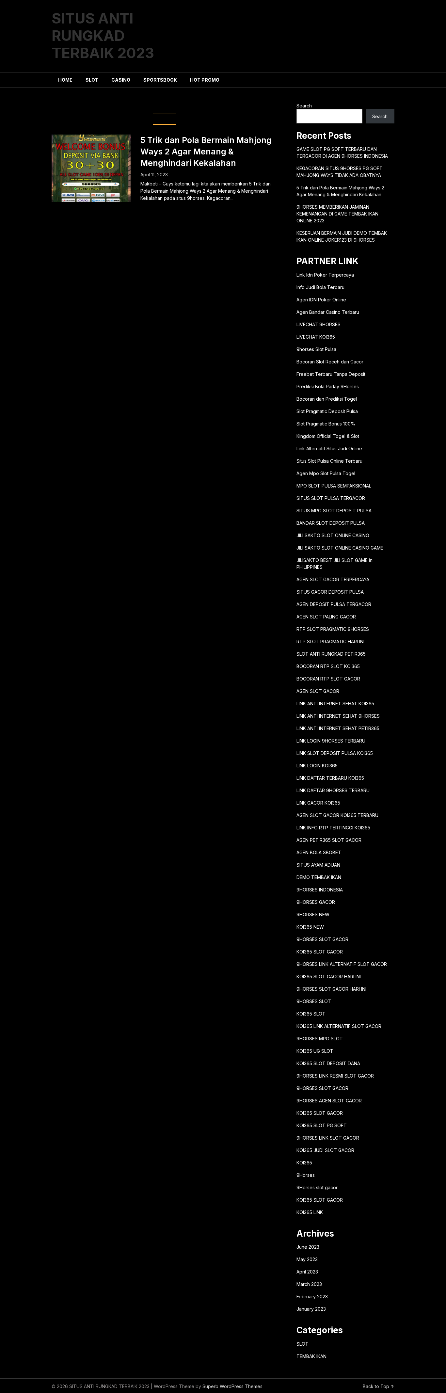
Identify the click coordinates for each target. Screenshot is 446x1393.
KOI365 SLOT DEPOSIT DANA (328, 1063)
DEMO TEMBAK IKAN (318, 877)
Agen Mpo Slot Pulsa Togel (325, 473)
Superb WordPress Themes (232, 1386)
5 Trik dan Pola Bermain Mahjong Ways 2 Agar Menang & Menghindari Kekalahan (206, 151)
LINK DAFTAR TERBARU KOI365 (330, 778)
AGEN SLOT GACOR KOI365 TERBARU (337, 815)
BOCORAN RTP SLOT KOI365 (328, 666)
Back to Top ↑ (378, 1386)
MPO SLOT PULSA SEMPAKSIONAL (333, 485)
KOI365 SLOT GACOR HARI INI (328, 976)
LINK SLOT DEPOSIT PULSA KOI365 (334, 753)
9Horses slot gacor (317, 1187)
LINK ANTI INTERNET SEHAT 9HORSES (338, 716)
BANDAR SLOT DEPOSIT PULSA (330, 523)
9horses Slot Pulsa (316, 349)
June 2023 (307, 1247)
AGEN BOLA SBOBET (318, 852)
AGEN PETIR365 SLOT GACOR (328, 840)
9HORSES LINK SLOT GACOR (327, 1138)
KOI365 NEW (310, 927)
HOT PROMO (204, 80)
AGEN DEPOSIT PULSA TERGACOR (333, 604)
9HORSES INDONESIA (319, 889)
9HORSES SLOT (313, 1001)
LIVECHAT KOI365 (315, 337)
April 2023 (307, 1271)
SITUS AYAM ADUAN (318, 865)
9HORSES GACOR (315, 902)
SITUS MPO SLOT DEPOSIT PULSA (334, 510)
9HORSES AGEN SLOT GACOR (329, 1100)
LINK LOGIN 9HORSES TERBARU (330, 741)
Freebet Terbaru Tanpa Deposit (330, 374)
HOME (65, 80)
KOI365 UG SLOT (314, 1051)
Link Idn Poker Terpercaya (325, 275)
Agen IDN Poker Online (321, 299)
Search (304, 105)
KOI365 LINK (309, 1212)
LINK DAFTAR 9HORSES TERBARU (333, 790)
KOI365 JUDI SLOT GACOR (325, 1150)
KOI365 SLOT (311, 1014)
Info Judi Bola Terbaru (320, 287)
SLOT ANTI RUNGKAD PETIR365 (331, 654)
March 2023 (309, 1284)
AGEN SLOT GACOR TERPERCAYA (332, 579)
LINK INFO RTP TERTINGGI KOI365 (333, 827)
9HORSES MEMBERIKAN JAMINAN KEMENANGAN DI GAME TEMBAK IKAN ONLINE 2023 (337, 213)
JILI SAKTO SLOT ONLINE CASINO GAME (339, 548)
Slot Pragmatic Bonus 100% (325, 423)
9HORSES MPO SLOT (319, 1038)
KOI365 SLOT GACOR (319, 951)
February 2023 (312, 1296)
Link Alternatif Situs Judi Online (329, 448)
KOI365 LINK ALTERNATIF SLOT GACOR (338, 1026)
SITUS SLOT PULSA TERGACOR (330, 498)
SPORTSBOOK (160, 80)
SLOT (92, 80)
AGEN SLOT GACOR (317, 691)
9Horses (305, 1175)
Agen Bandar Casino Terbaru (327, 312)
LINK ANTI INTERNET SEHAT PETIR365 (337, 728)
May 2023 (307, 1259)
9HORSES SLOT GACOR (322, 939)
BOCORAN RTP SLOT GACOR (328, 678)
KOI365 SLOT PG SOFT (321, 1125)
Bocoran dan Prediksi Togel (326, 399)
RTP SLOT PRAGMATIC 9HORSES (332, 629)
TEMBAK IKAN (311, 1356)
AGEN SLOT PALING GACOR (326, 616)
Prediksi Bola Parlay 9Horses (327, 386)
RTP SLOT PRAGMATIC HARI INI (330, 641)
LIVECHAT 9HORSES (318, 324)
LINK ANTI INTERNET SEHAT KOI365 (335, 703)
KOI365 (304, 1162)
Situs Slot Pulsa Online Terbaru (329, 461)
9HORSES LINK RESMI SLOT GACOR (335, 1076)
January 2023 (311, 1309)
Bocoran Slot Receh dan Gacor (329, 361)
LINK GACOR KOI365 (318, 803)
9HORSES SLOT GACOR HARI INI (331, 989)
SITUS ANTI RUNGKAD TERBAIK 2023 (103, 35)
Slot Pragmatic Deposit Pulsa (327, 411)
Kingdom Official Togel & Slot (327, 436)
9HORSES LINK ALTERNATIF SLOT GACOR (341, 964)
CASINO (120, 80)
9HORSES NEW (312, 914)
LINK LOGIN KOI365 (317, 765)
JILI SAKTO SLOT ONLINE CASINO (332, 535)
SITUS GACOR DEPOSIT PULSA (330, 592)
